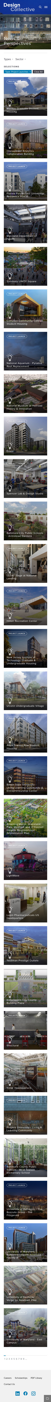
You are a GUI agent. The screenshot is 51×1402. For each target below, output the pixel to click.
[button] (46, 7)
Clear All (38, 71)
